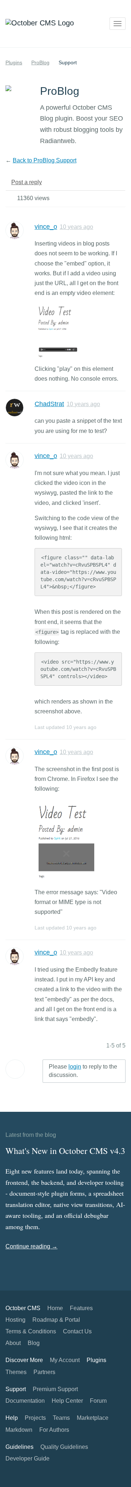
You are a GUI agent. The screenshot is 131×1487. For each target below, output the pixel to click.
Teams (61, 1418)
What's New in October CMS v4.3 (65, 1150)
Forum (98, 1401)
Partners (44, 1372)
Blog (34, 1343)
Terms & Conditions (30, 1331)
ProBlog (40, 62)
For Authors (54, 1430)
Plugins (13, 62)
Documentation (25, 1401)
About (13, 1343)
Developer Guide (27, 1458)
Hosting (15, 1320)
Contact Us (77, 1331)
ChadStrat (49, 404)
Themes (16, 1372)
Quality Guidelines (64, 1447)
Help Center (67, 1401)
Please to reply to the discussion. (83, 1070)
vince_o (46, 226)
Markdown (18, 1430)
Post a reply (26, 182)
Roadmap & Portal (56, 1320)
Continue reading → (31, 1246)
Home (55, 1308)
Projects (35, 1418)
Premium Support (55, 1389)
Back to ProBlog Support (44, 160)
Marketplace (92, 1418)
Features (81, 1308)
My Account (65, 1360)
